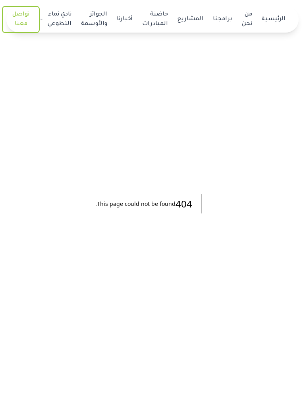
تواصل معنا (20, 19)
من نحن (247, 19)
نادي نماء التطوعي (59, 19)
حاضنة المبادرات (155, 19)
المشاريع (190, 19)
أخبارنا (125, 19)
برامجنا (222, 19)
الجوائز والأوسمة (94, 19)
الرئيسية (274, 19)
